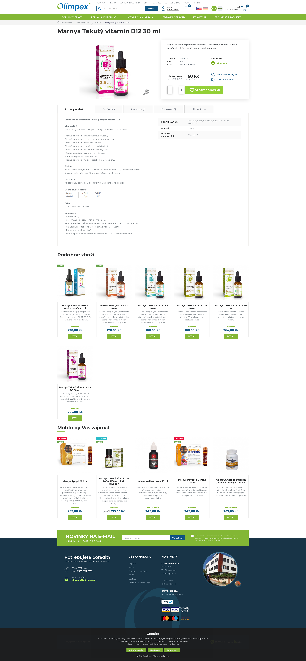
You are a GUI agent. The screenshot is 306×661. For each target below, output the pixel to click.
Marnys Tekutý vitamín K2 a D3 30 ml (75, 388)
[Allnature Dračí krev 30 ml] (153, 455)
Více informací (133, 644)
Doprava (132, 563)
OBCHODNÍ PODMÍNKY (130, 3)
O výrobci (108, 109)
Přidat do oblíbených (226, 74)
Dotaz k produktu (225, 79)
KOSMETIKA (199, 17)
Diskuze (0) (168, 109)
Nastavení (155, 650)
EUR (220, 8)
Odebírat (177, 538)
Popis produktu (76, 109)
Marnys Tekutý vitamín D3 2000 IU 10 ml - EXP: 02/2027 (114, 481)
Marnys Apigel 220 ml (75, 481)
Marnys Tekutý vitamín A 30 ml (114, 307)
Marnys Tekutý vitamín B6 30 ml (153, 307)
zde (167, 656)
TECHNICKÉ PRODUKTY (228, 17)
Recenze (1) (138, 109)
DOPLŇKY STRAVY (72, 17)
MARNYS (184, 58)
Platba (131, 567)
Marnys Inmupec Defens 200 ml (192, 481)
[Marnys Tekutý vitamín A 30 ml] (114, 282)
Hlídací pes (199, 109)
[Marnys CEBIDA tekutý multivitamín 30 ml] (75, 282)
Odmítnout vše (136, 650)
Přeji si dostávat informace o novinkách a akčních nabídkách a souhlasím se (216, 536)
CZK (214, 8)
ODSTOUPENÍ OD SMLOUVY (177, 3)
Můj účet (171, 7)
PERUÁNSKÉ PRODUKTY (104, 17)
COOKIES (157, 3)
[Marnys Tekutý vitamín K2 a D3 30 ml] (75, 364)
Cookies (132, 579)
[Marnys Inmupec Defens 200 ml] (192, 455)
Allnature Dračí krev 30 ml (153, 481)
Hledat (151, 9)
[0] (187, 9)
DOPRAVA (100, 3)
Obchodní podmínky (138, 571)
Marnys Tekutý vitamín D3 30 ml (192, 307)
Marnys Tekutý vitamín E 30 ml (231, 307)
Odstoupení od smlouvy (139, 583)
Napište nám (83, 579)
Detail (75, 336)
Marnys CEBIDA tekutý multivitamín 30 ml (75, 307)
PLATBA (112, 3)
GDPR (146, 3)
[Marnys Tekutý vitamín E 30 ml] (231, 282)
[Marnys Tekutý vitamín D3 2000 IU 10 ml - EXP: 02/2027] (114, 455)
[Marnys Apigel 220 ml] (75, 455)
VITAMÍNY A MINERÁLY (140, 17)
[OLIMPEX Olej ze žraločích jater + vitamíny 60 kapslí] (231, 455)
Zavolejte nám (82, 570)
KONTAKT (197, 3)
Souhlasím (172, 650)
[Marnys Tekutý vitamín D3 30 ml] (192, 282)
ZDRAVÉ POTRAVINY (174, 17)
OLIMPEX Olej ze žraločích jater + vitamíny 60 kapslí (231, 481)
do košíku (207, 90)
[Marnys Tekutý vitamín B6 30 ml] (153, 282)
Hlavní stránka (66, 23)
